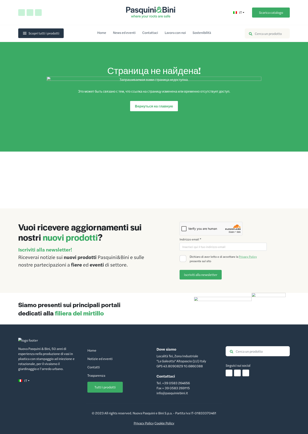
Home (101, 32)
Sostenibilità (202, 32)
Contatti (93, 367)
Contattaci (150, 32)
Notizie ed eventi (100, 358)
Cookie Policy (164, 423)
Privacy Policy (248, 256)
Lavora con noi (175, 32)
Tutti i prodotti (105, 387)
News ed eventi (124, 32)
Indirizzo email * (190, 239)
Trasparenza (96, 375)
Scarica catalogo (271, 12)
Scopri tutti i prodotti (43, 33)
